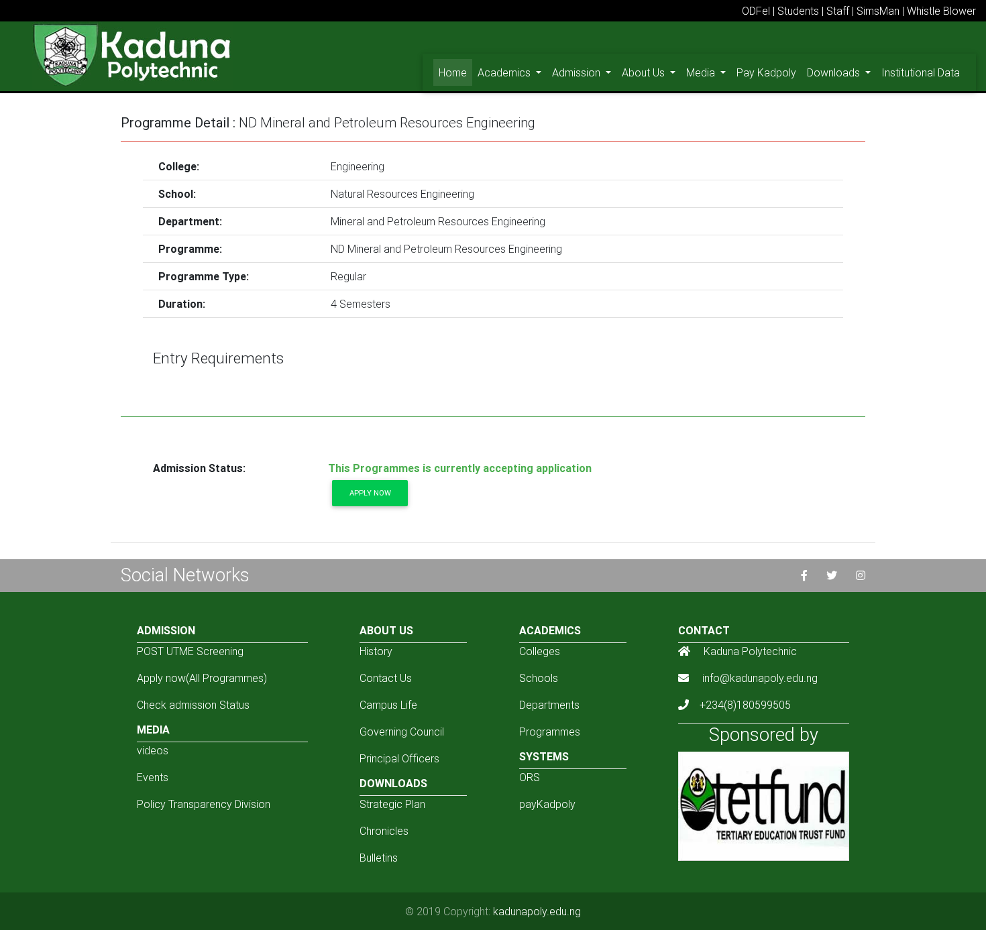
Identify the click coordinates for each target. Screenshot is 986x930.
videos (152, 750)
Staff (837, 10)
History (376, 651)
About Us (644, 72)
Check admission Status (193, 704)
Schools (538, 678)
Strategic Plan (392, 804)
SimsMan (878, 10)
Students (798, 10)
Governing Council (402, 731)
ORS (529, 777)
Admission (577, 72)
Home (455, 72)
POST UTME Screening (190, 651)
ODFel (756, 10)
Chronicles (384, 830)
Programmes (549, 731)
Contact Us (386, 678)
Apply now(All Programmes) (202, 678)
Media (702, 72)
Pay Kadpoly (766, 72)
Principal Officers (399, 758)
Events (152, 777)
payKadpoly (547, 804)
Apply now (370, 493)
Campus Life (388, 704)
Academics (505, 72)
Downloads (835, 72)
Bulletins (379, 857)
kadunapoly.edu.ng (537, 911)
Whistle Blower (941, 10)
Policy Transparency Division (203, 804)
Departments (549, 704)
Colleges (539, 651)
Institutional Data (920, 72)
